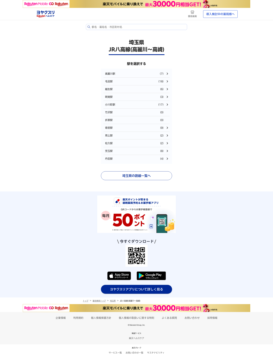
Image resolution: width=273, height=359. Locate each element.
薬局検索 (192, 16)
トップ (85, 301)
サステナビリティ (155, 353)
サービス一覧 (115, 353)
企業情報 (61, 318)
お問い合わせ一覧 (134, 353)
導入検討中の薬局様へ (220, 14)
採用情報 (212, 318)
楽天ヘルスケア (136, 338)
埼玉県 (113, 301)
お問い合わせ (192, 318)
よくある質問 (169, 318)
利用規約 (78, 318)
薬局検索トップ (99, 301)
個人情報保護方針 (101, 318)
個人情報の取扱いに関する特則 (136, 318)
